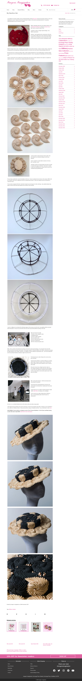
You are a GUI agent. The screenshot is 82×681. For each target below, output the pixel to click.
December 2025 (62, 66)
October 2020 (61, 88)
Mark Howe (35, 390)
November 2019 (62, 97)
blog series (35, 18)
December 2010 (62, 127)
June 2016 (61, 112)
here (51, 407)
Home (8, 9)
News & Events (10, 666)
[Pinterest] (68, 670)
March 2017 (61, 105)
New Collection (64, 51)
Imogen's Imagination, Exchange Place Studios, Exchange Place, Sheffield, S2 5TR (41, 676)
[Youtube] (73, 670)
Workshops (10, 668)
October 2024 (61, 70)
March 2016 (61, 116)
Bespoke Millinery (21, 9)
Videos (65, 59)
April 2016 (61, 114)
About (34, 9)
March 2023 (61, 75)
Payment (32, 668)
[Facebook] (54, 670)
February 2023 (61, 77)
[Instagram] (63, 670)
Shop (13, 9)
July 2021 (60, 84)
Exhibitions (61, 44)
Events (60, 31)
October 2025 (61, 68)
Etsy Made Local (69, 40)
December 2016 (62, 107)
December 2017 (62, 103)
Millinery (10, 609)
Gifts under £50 (10, 643)
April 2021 (61, 86)
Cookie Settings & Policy (34, 672)
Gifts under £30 (22, 643)
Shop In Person (67, 57)
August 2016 (61, 109)
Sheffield (69, 55)
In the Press (61, 32)
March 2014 (61, 122)
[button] (11, 615)
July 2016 (60, 110)
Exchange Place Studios (66, 42)
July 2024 (60, 71)
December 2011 (62, 125)
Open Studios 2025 (34, 643)
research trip (47, 26)
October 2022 (61, 79)
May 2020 (60, 94)
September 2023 (62, 73)
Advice (60, 38)
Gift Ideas (66, 44)
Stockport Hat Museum (36, 26)
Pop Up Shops (61, 53)
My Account (72, 3)
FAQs (31, 663)
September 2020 (62, 90)
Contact (39, 9)
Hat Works (66, 46)
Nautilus (14, 609)
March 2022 (61, 83)
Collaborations (63, 40)
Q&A (66, 55)
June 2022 (61, 81)
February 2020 (61, 96)
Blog (28, 9)
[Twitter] (59, 670)
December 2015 (62, 118)
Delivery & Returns (33, 666)
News (69, 13)
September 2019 (62, 101)
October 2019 (61, 99)
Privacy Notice (33, 670)
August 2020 (61, 92)
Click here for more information (26, 411)
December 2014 (62, 120)
